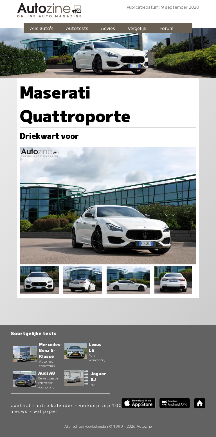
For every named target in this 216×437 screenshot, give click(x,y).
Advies (108, 28)
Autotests (77, 28)
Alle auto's (41, 28)
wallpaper (46, 411)
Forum (166, 28)
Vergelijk (137, 28)
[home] (197, 406)
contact (21, 405)
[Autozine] (108, 9)
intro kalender (55, 405)
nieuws (19, 411)
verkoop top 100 (100, 405)
